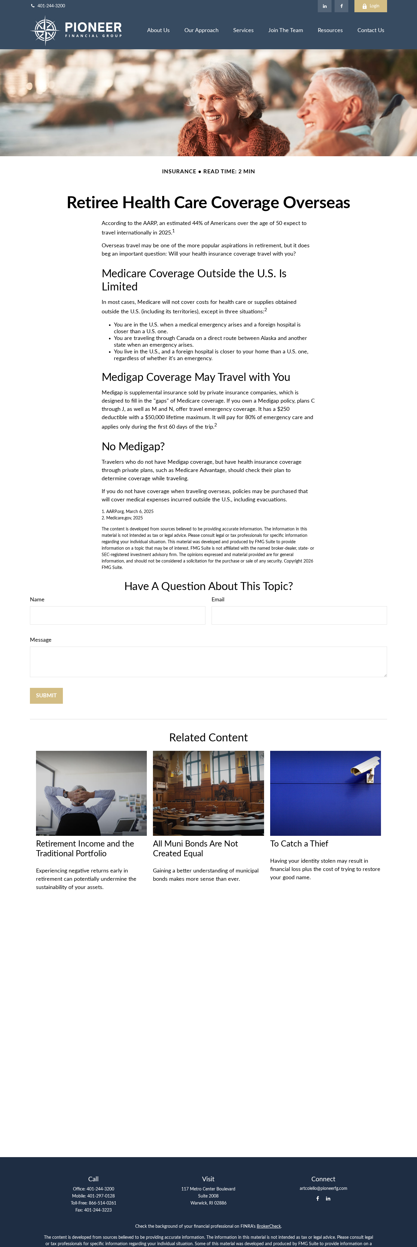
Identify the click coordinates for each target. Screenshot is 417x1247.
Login (374, 6)
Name (37, 600)
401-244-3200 (51, 6)
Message (41, 640)
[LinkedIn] (325, 6)
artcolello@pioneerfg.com (323, 1188)
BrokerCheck (269, 1226)
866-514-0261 (102, 1203)
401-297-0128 (101, 1196)
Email (218, 600)
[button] (158, 30)
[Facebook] (341, 6)
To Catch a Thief (299, 844)
